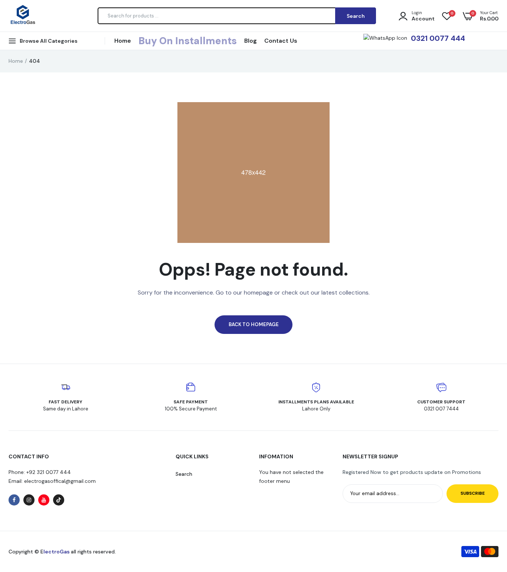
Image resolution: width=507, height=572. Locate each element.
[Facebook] (14, 500)
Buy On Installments (187, 41)
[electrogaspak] (22, 15)
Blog (250, 41)
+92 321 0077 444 (48, 472)
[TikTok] (58, 500)
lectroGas (57, 551)
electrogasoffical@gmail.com (59, 481)
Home (122, 41)
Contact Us (280, 41)
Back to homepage (254, 324)
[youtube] (43, 500)
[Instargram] (29, 500)
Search (184, 474)
